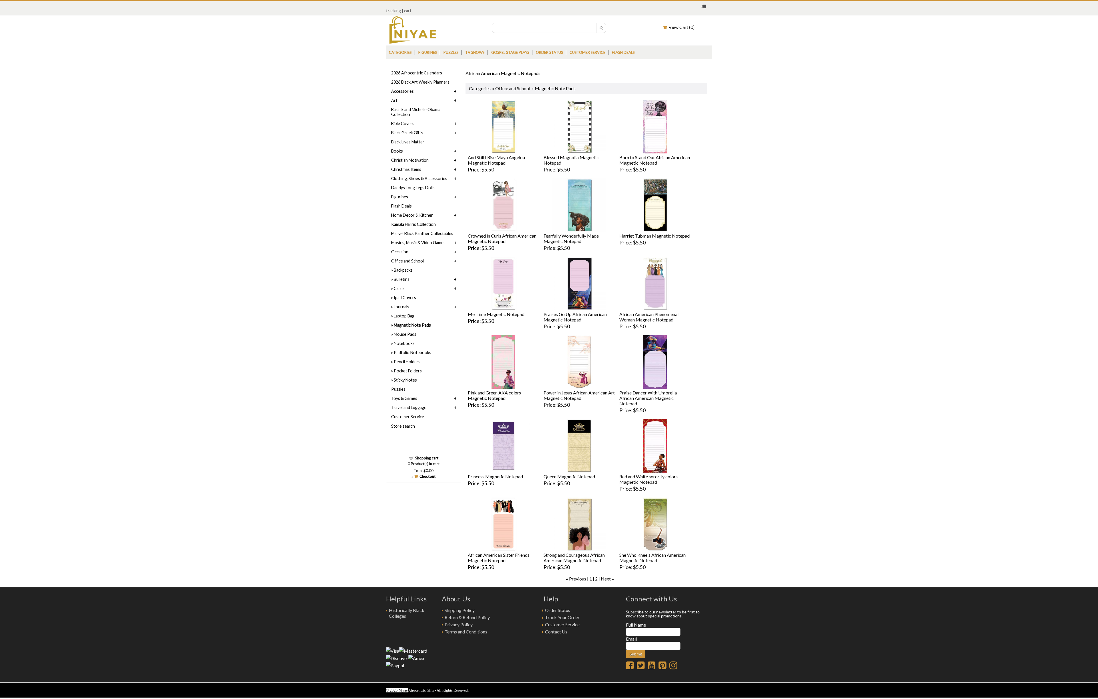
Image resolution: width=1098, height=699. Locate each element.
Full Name (636, 624)
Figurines (427, 52)
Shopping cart (426, 458)
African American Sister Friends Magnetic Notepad (499, 557)
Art (394, 100)
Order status (549, 52)
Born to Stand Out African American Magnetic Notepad (654, 160)
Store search (403, 426)
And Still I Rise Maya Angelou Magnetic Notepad (496, 160)
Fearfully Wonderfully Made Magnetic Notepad (571, 238)
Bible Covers (402, 123)
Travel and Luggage (408, 407)
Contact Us (556, 631)
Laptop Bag (404, 315)
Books (397, 151)
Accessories (402, 91)
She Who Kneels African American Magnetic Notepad (652, 557)
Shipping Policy (460, 610)
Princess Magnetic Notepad (495, 476)
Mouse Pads (405, 334)
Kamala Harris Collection (413, 224)
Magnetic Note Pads (412, 325)
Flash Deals (623, 52)
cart (407, 10)
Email (631, 638)
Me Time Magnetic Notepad (496, 314)
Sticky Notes (405, 380)
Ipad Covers (405, 297)
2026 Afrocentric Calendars (416, 72)
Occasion (399, 251)
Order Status (557, 610)
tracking (393, 10)
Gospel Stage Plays (510, 52)
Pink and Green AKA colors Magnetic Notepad (494, 395)
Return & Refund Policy (467, 617)
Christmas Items (406, 169)
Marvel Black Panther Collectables (422, 233)
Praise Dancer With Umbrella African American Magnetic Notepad (648, 398)
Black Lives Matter (407, 141)
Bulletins (401, 279)
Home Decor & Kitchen (412, 215)
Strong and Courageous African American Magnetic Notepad (574, 557)
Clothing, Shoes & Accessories (419, 178)
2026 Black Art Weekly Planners (420, 82)
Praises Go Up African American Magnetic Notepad (575, 316)
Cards (399, 288)
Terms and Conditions (466, 631)
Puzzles (451, 52)
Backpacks (403, 270)
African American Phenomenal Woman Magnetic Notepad (649, 316)
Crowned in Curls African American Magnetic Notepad (502, 238)
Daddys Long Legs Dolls (413, 187)
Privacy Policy (459, 624)
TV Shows (475, 52)
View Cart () (681, 27)
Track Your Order (562, 617)
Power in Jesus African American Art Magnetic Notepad (579, 395)
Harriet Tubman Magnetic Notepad (654, 235)
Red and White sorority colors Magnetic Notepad (648, 479)
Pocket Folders (408, 370)
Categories (400, 52)
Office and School (512, 88)
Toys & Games (404, 398)
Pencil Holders (407, 361)
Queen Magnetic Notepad (569, 476)
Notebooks (404, 343)
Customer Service (587, 52)
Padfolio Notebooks (412, 352)
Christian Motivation (410, 160)
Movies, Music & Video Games (418, 242)
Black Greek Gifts (407, 132)
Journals (401, 306)
